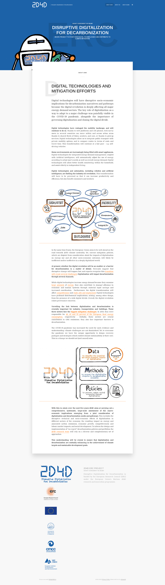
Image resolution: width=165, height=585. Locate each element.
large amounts (58, 285)
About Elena (126, 4)
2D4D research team (60, 432)
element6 (123, 579)
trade (76, 293)
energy (71, 285)
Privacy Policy (106, 579)
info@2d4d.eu (52, 579)
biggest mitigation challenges (84, 312)
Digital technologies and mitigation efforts (81, 88)
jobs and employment (87, 293)
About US (117, 4)
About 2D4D (109, 4)
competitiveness (63, 293)
